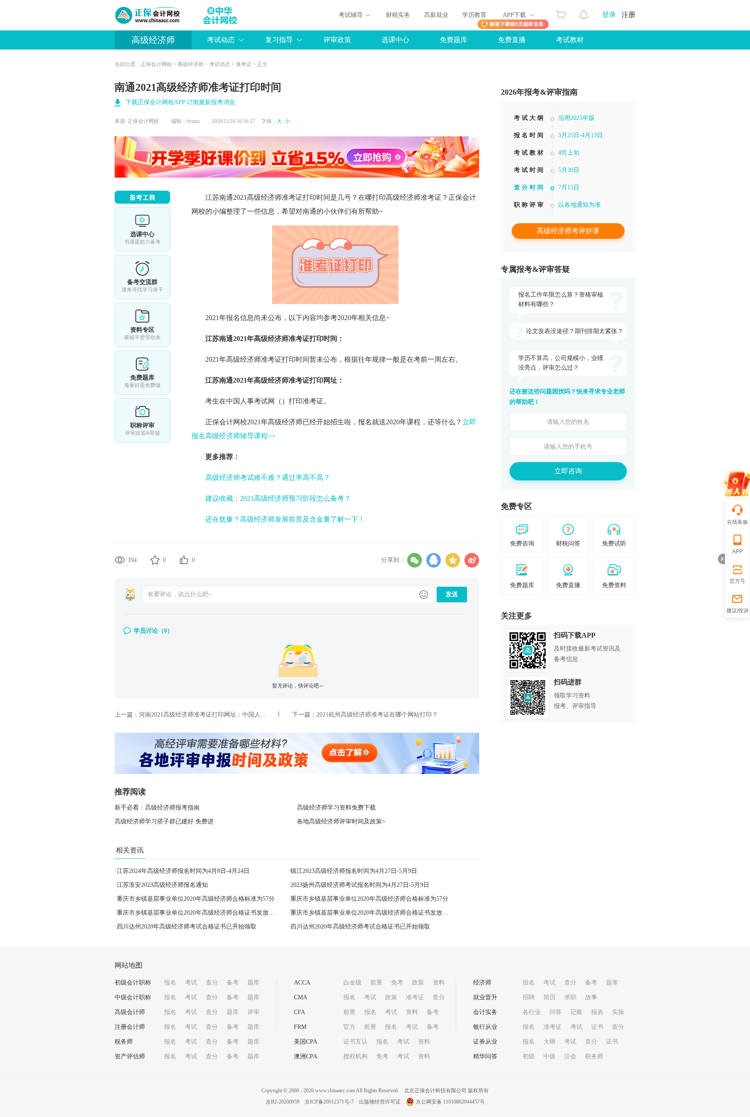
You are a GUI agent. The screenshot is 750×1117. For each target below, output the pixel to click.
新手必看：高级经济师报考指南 (157, 807)
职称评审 (142, 420)
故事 (591, 997)
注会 (570, 1056)
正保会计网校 (156, 64)
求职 (570, 997)
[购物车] (561, 13)
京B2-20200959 (282, 1102)
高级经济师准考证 (275, 197)
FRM (300, 1027)
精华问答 (485, 1056)
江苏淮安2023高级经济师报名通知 (162, 885)
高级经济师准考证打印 (261, 359)
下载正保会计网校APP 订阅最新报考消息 (180, 102)
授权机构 (355, 1056)
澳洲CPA (305, 1056)
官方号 (737, 581)
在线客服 (737, 522)
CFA (299, 1012)
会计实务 (485, 1012)
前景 (376, 982)
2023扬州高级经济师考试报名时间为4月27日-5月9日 (359, 885)
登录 (609, 14)
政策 (418, 982)
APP (737, 552)
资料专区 (142, 325)
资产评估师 (130, 1056)
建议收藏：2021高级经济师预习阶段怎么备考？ (278, 498)
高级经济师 (153, 40)
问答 (555, 1012)
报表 (597, 1012)
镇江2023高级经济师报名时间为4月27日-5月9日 (353, 871)
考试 (191, 982)
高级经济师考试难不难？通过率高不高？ (267, 477)
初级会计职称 (133, 982)
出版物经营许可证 (380, 1102)
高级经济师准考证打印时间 (295, 338)
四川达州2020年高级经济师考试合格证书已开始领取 (187, 926)
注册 (628, 14)
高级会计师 (130, 1012)
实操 (618, 1012)
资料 (439, 982)
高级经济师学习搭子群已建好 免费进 (164, 821)
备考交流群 (142, 277)
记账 (576, 1012)
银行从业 (485, 1027)
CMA (300, 997)
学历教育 (474, 15)
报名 (170, 982)
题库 (253, 982)
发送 (452, 594)
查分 (212, 982)
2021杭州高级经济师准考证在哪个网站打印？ (377, 714)
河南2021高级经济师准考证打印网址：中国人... (202, 714)
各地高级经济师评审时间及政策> (341, 821)
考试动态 (219, 64)
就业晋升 (485, 997)
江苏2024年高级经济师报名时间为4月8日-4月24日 (183, 871)
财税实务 (398, 15)
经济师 (482, 982)
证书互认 (355, 1041)
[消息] (584, 13)
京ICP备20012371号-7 (329, 1102)
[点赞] (184, 560)
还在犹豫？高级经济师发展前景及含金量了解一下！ (285, 519)
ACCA (302, 982)
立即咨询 (568, 471)
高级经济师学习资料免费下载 (336, 807)
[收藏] (155, 560)
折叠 (721, 559)
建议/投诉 (738, 611)
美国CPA (305, 1041)
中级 (549, 1056)
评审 (253, 1012)
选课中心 (395, 39)
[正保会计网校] (148, 15)
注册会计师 (130, 1027)
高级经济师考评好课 (568, 231)
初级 (529, 1056)
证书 (597, 1027)
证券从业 (485, 1041)
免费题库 (453, 39)
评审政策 (337, 39)
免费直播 (512, 39)
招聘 (529, 997)
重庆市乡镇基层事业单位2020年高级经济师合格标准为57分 (196, 899)
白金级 (352, 982)
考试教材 (570, 39)
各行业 (532, 1012)
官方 (349, 1027)
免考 (397, 982)
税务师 (124, 1041)
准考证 (243, 64)
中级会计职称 (133, 997)
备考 (233, 982)
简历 (549, 997)
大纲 (549, 1041)
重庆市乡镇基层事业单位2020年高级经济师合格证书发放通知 (199, 912)
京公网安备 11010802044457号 (450, 1102)
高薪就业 (436, 15)
